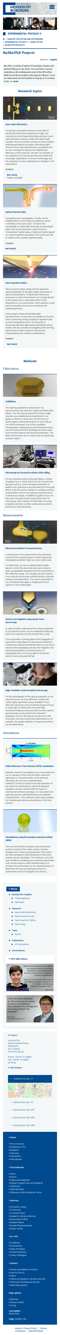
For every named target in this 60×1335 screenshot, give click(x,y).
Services (14, 1200)
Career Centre (16, 1228)
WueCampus (16, 1246)
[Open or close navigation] (52, 7)
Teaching (14, 1153)
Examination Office (19, 1219)
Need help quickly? (19, 1285)
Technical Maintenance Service (25, 1282)
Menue (14, 889)
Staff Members (17, 1189)
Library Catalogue (18, 1255)
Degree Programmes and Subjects (26, 1183)
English (53, 59)
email (15, 81)
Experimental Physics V (24, 33)
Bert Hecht (12, 175)
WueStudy (15, 1242)
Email (13, 1062)
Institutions (15, 1156)
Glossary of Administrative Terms (26, 1192)
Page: (11, 1319)
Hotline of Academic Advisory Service (27, 1279)
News (13, 1174)
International (16, 1159)
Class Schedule (17, 1249)
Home (13, 1137)
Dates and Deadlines (20, 1180)
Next (51, 23)
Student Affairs (17, 1222)
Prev (9, 23)
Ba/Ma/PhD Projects (15, 45)
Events (13, 1177)
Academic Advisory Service (23, 1216)
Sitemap (14, 1299)
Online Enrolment (18, 1252)
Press (13, 1276)
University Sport (17, 1213)
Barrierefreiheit (36, 1331)
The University (17, 1144)
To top (13, 1305)
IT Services (15, 1210)
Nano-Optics (36, 42)
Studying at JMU (18, 1147)
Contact (13, 1035)
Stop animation (48, 28)
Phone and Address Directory (24, 1269)
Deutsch (44, 59)
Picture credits (17, 1302)
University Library (18, 1207)
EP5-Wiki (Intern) (19, 959)
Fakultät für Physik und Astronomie (25, 39)
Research (14, 1150)
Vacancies (15, 1186)
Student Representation (21, 1225)
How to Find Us (17, 1272)
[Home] (4, 39)
